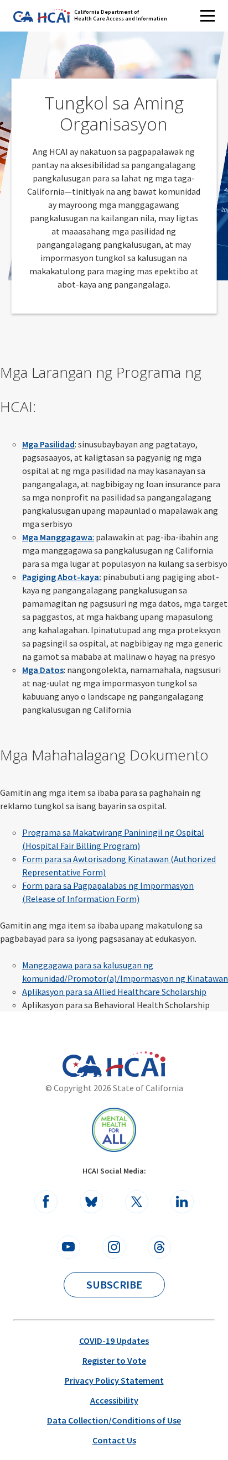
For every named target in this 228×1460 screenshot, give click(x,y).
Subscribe (114, 1284)
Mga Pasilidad (48, 444)
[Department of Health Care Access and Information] (135, 1064)
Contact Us (114, 1440)
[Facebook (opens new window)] (46, 1201)
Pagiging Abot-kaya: (61, 576)
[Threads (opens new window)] (159, 1247)
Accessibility (114, 1400)
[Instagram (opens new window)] (114, 1247)
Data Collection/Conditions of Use (114, 1420)
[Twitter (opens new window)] (136, 1201)
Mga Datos (43, 669)
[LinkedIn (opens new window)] (182, 1201)
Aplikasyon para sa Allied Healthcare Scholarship (114, 991)
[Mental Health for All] (114, 1130)
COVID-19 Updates (114, 1340)
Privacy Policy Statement (114, 1380)
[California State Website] (82, 1066)
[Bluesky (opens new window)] (91, 1201)
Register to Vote (114, 1360)
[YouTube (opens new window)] (68, 1247)
